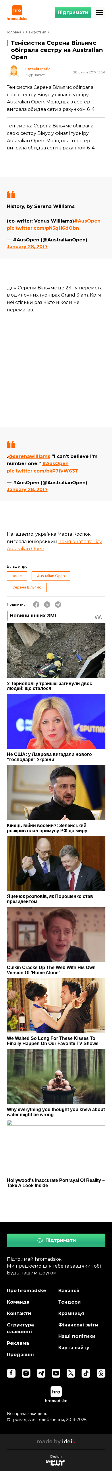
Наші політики (76, 1336)
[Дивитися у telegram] (41, 1373)
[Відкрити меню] (99, 12)
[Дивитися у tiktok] (86, 1373)
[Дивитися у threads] (101, 1373)
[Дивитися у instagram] (26, 1373)
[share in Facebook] (36, 604)
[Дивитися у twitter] (71, 1373)
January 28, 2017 (27, 246)
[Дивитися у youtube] (56, 1373)
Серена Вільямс (26, 587)
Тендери (69, 1302)
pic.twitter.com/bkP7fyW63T (42, 471)
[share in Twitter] (47, 604)
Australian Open (51, 576)
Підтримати (73, 12)
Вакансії (69, 1290)
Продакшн (20, 1354)
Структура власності (20, 1328)
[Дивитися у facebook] (11, 1373)
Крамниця (71, 1313)
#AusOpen (87, 221)
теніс (17, 576)
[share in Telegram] (58, 604)
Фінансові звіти (78, 1325)
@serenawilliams (29, 456)
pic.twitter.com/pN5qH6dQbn (43, 228)
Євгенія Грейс (37, 69)
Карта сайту (73, 1347)
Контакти (19, 1313)
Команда (18, 1302)
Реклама (18, 1343)
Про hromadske (26, 1290)
